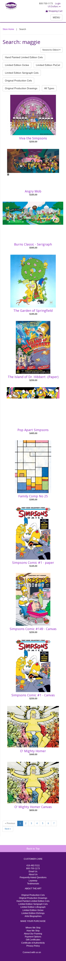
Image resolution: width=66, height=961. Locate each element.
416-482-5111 (33, 865)
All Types (49, 88)
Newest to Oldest (50, 50)
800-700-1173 (33, 868)
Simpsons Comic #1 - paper (33, 562)
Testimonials (33, 883)
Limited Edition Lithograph (33, 907)
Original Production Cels (18, 80)
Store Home (8, 29)
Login (58, 3)
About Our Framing (33, 933)
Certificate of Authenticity (33, 943)
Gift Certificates (33, 939)
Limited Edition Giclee (17, 65)
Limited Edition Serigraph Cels (22, 72)
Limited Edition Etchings (33, 913)
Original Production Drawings (21, 88)
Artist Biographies (33, 916)
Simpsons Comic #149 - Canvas (33, 629)
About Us (33, 874)
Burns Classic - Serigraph (33, 244)
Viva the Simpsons (33, 138)
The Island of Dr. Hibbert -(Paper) (33, 377)
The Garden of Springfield (33, 310)
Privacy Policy (33, 946)
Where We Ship (33, 927)
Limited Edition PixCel (48, 65)
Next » (8, 829)
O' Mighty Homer (33, 751)
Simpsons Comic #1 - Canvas (33, 695)
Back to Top (33, 848)
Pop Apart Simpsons (33, 430)
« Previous (10, 823)
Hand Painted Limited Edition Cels (24, 57)
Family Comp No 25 (33, 496)
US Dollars (53, 6)
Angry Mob (33, 191)
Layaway (33, 880)
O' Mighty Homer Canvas (33, 807)
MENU (56, 17)
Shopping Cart (55, 11)
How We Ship (33, 930)
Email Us (33, 871)
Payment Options (33, 936)
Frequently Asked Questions (33, 877)
